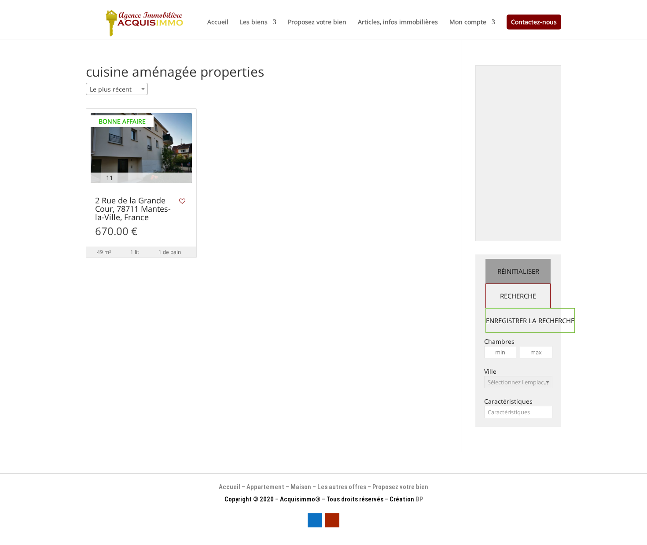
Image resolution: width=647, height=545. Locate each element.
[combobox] (117, 89)
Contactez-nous (534, 22)
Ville (490, 371)
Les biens (254, 22)
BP (419, 499)
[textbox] (518, 412)
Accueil (217, 22)
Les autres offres (341, 487)
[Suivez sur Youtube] (332, 520)
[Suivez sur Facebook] (315, 520)
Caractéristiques (508, 401)
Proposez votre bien (317, 22)
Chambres (499, 341)
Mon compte (467, 22)
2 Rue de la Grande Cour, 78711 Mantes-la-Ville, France (133, 209)
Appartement (265, 487)
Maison (301, 487)
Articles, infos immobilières (398, 22)
